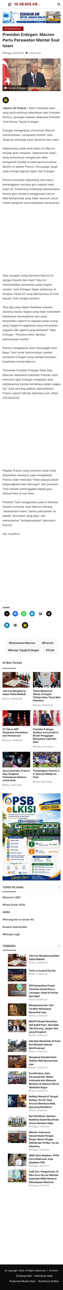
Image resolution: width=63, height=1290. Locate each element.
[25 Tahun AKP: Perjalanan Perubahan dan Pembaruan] (16, 718)
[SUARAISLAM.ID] (27, 4)
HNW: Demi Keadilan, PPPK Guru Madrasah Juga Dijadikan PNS (44, 1159)
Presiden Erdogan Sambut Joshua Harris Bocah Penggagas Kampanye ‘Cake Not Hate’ (45, 735)
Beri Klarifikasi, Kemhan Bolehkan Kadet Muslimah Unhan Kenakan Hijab (44, 1120)
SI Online (53, 1270)
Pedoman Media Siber (23, 1281)
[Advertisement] (31, 240)
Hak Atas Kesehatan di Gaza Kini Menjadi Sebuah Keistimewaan (44, 1044)
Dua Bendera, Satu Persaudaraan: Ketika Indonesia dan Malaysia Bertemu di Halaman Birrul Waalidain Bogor (44, 1080)
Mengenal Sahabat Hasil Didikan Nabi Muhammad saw (43, 1061)
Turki (51, 650)
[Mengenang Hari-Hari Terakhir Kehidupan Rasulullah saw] (17, 1009)
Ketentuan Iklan (43, 1275)
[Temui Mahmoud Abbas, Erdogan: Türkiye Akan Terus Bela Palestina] (47, 680)
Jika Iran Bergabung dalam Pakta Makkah (14, 692)
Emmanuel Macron (23, 643)
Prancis (48, 643)
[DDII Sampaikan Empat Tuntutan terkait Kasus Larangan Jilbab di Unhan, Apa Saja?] (17, 990)
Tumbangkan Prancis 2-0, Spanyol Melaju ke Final (46, 773)
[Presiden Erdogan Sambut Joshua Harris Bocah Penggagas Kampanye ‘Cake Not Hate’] (47, 718)
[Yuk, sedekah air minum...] (31, 17)
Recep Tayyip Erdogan (24, 650)
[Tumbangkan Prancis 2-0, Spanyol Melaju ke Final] (47, 759)
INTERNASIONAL (13, 28)
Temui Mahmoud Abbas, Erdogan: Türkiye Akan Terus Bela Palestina (46, 695)
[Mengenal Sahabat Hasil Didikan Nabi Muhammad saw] (17, 1061)
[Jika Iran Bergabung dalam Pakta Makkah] (16, 680)
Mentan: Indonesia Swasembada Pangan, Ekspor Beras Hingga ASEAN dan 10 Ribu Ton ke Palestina (44, 1139)
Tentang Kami (24, 1275)
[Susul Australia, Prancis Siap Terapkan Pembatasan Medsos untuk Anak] (16, 759)
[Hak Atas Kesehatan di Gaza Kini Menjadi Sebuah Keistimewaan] (17, 1045)
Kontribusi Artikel (48, 1281)
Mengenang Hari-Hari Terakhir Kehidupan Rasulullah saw (41, 1009)
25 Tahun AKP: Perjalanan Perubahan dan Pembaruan (15, 732)
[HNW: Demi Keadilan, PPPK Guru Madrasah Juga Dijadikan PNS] (17, 1160)
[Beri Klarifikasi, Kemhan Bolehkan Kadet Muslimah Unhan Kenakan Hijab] (17, 1120)
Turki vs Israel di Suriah (42, 970)
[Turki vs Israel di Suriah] (17, 975)
